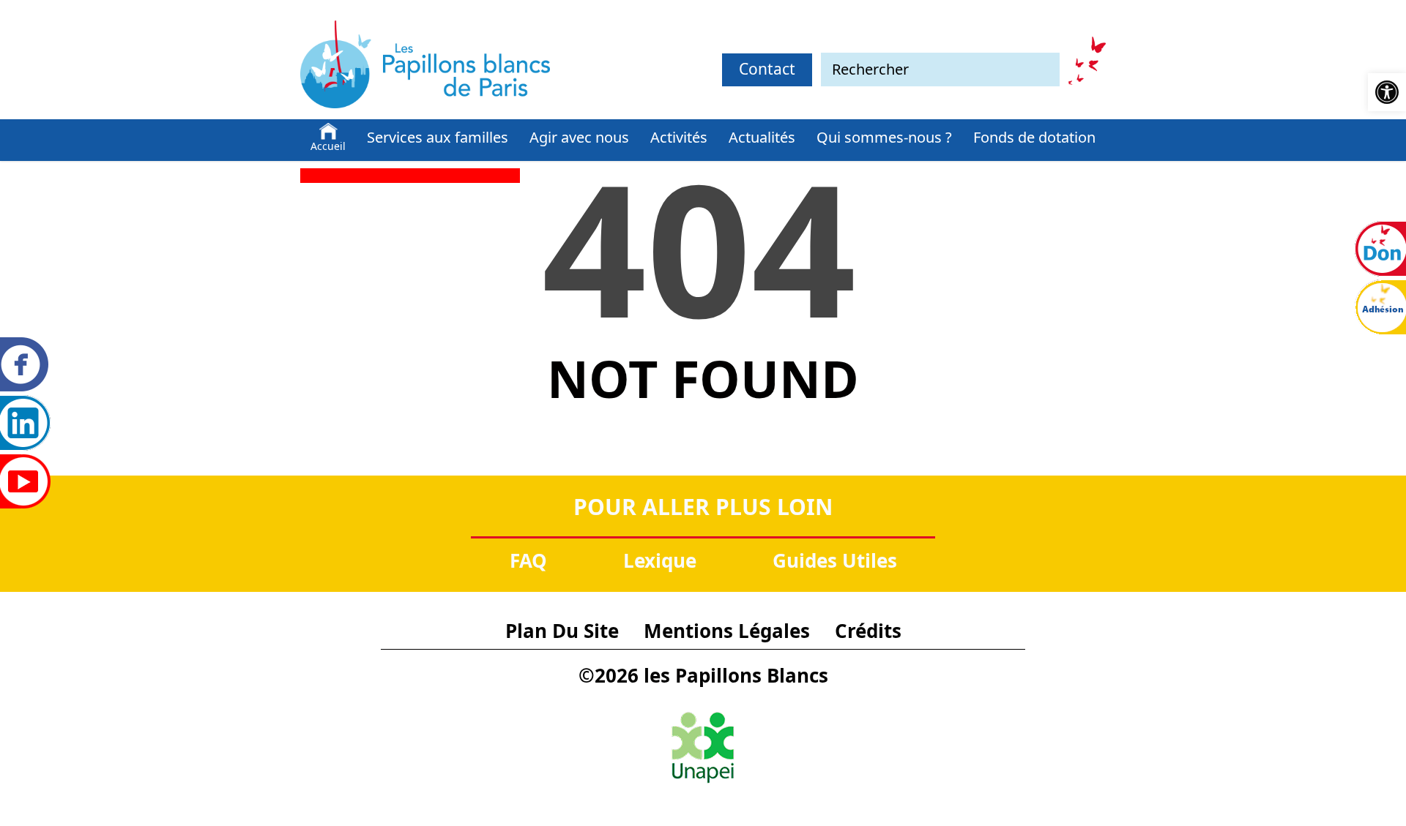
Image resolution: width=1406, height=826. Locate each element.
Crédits (868, 630)
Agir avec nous (579, 137)
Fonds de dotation (1034, 137)
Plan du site (562, 630)
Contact (767, 69)
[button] (1387, 92)
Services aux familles (437, 137)
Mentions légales (727, 630)
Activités (678, 137)
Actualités (762, 137)
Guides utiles (835, 560)
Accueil (328, 146)
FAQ (528, 560)
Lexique (659, 560)
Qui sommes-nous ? (884, 137)
